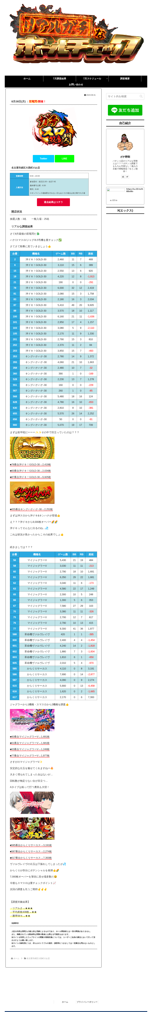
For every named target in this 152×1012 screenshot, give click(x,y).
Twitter (43, 158)
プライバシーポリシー (87, 1002)
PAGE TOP (145, 979)
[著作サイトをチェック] (123, 177)
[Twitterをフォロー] (127, 177)
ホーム (65, 1002)
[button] (141, 96)
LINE (64, 158)
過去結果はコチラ (53, 202)
